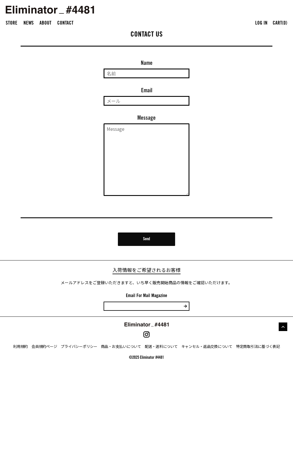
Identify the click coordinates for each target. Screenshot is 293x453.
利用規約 (20, 346)
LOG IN (261, 23)
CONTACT (65, 23)
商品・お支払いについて (121, 346)
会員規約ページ (44, 346)
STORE (11, 23)
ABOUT (45, 23)
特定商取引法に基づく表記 (258, 346)
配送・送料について (161, 346)
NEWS (28, 23)
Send (146, 239)
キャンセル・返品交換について (206, 346)
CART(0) (280, 23)
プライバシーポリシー (79, 346)
